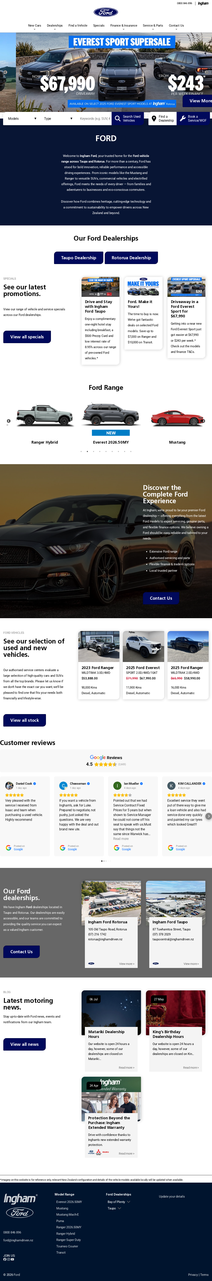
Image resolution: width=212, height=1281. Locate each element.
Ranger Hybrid (65, 1234)
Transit (60, 1252)
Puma (60, 1221)
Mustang (62, 1208)
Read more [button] (121, 839)
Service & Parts (153, 25)
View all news (24, 1044)
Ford (17, 1275)
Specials (99, 25)
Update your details (172, 1196)
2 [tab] (97, 108)
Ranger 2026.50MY (68, 1227)
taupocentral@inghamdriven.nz (173, 939)
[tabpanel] (106, 72)
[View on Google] (9, 786)
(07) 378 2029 (162, 934)
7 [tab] (118, 451)
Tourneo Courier (67, 1246)
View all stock (24, 720)
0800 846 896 (184, 3)
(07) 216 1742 (97, 934)
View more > (126, 963)
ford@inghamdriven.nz (18, 1240)
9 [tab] (131, 451)
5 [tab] (115, 108)
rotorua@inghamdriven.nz (105, 939)
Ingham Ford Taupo (170, 922)
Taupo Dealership (78, 257)
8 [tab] (125, 451)
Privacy (193, 1275)
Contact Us (176, 25)
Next (207, 72)
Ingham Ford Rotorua (107, 922)
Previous (5, 72)
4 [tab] (109, 108)
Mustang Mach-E (67, 1214)
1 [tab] (90, 108)
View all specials (27, 336)
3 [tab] (103, 108)
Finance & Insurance (123, 25)
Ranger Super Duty (68, 1240)
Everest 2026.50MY (69, 1202)
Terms (204, 1275)
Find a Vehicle (78, 25)
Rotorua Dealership (131, 257)
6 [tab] (121, 108)
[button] (3, 816)
